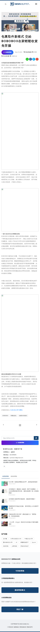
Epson (34, 542)
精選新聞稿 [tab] (5, 476)
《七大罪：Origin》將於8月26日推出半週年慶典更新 (23, 523)
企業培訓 (14, 546)
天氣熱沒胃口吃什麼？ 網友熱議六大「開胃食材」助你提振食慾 (22, 515)
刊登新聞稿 (20, 571)
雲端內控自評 (24, 546)
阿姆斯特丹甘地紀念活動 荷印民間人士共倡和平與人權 (24, 507)
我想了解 (20, 609)
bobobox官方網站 (16, 410)
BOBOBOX (5, 415)
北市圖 (5, 539)
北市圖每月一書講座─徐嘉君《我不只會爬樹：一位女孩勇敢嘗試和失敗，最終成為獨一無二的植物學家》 (24, 491)
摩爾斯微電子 (24, 542)
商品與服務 (28, 52)
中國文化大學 (29, 539)
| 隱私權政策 (22, 627)
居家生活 (14, 56)
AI (16, 542)
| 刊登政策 (10, 627)
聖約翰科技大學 (8, 542)
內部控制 (5, 546)
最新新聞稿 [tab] (14, 476)
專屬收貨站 (13, 415)
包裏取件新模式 (23, 415)
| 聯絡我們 (29, 627)
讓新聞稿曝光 (20, 590)
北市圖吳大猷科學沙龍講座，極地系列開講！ (22, 499)
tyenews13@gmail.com (16, 458)
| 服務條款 (16, 627)
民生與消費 (6, 56)
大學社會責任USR (15, 539)
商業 (35, 52)
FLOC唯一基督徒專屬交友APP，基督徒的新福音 (23, 482)
